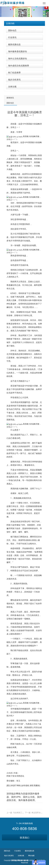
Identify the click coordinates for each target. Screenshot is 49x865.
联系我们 (24, 837)
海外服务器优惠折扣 (17, 51)
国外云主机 (29, 796)
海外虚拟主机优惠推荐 (18, 65)
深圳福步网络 (14, 793)
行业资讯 (12, 37)
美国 (28, 123)
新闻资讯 (10, 97)
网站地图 (31, 855)
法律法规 (12, 86)
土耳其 (35, 727)
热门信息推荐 (14, 72)
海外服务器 (24, 800)
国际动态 (12, 30)
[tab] (24, 23)
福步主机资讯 (14, 79)
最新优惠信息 (14, 44)
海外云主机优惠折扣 (17, 58)
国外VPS (16, 796)
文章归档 (10, 23)
